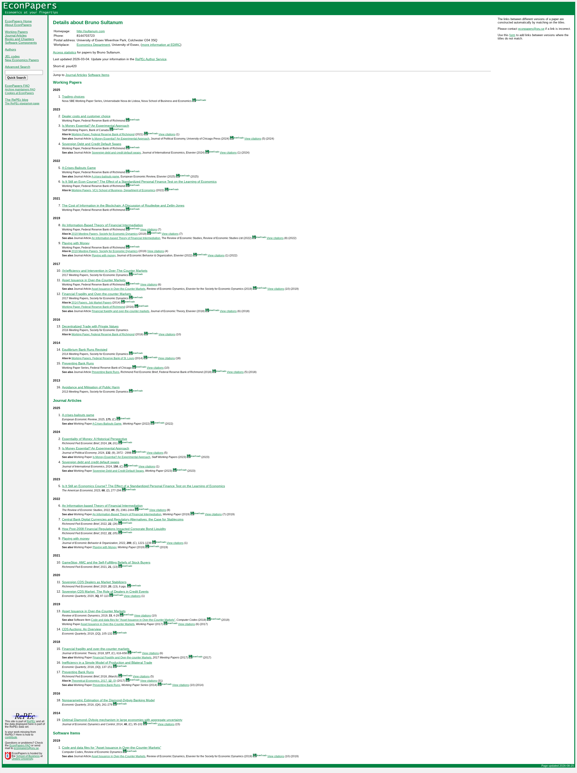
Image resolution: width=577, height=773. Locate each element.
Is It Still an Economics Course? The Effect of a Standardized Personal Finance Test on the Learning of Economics (143, 486)
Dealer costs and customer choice (86, 116)
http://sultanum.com (91, 31)
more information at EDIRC (161, 44)
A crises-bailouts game (105, 176)
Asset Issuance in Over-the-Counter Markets (94, 280)
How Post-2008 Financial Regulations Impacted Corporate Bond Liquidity (114, 529)
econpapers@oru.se (531, 28)
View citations (166, 134)
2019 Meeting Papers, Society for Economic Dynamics (104, 233)
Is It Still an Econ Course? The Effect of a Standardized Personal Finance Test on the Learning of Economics (139, 181)
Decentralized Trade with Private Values (90, 326)
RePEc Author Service (151, 59)
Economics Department (93, 44)
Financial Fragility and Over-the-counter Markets (96, 294)
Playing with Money (75, 243)
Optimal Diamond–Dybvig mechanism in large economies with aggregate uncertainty (122, 720)
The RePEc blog (16, 99)
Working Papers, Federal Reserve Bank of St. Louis (102, 358)
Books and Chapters (19, 39)
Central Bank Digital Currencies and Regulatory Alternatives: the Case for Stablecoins (122, 519)
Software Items (98, 75)
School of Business (28, 756)
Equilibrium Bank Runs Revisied (84, 349)
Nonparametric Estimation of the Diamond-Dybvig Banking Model (108, 700)
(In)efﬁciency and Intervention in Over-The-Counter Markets (104, 270)
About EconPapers (18, 25)
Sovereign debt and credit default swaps (116, 152)
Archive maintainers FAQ (20, 89)
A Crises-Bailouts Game (79, 168)
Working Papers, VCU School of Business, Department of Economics (113, 190)
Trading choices (73, 96)
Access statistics (64, 52)
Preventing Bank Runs (78, 363)
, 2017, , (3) (93, 680)
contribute (11, 737)
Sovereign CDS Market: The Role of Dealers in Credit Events (105, 591)
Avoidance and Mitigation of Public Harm (91, 387)
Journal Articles (16, 35)
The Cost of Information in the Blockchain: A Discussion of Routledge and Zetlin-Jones (123, 205)
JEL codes (12, 56)
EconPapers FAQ (17, 85)
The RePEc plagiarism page (22, 103)
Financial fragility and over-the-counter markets (120, 311)
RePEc (31, 721)
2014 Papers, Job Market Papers (91, 302)
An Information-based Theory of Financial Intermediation (126, 238)
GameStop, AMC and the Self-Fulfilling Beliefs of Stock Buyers (106, 562)
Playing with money (103, 255)
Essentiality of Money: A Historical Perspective (94, 439)
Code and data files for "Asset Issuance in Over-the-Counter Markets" (133, 620)
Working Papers (16, 32)
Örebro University (22, 758)
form (512, 35)
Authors (10, 49)
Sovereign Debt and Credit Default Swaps (91, 144)
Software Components (21, 42)
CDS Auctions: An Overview (81, 629)
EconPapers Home (18, 21)
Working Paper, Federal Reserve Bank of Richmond (103, 134)
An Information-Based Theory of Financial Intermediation (102, 225)
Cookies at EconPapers (19, 93)
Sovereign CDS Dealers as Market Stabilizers (94, 582)
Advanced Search (17, 67)
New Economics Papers (22, 60)
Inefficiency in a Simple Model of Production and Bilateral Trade (107, 662)
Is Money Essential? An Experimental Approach (95, 125)
